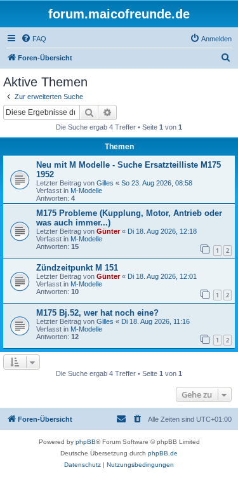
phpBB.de (163, 453)
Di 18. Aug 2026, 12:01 (162, 276)
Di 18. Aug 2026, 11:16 (155, 321)
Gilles (105, 183)
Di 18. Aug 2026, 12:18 (162, 231)
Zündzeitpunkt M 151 (77, 267)
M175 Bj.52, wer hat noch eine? (97, 313)
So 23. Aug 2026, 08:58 (156, 183)
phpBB (86, 441)
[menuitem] (33, 38)
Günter (108, 231)
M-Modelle (86, 190)
